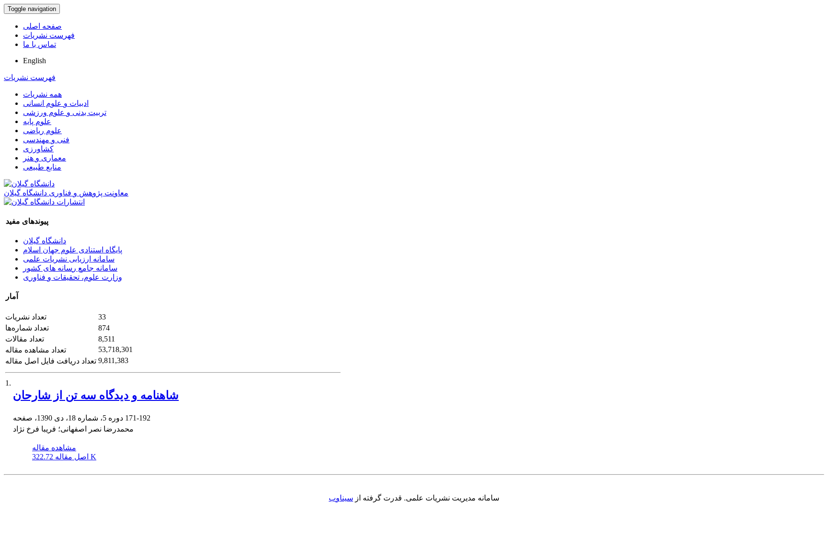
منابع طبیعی (42, 167)
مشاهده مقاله (54, 448)
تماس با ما (39, 44)
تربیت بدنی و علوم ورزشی (64, 112)
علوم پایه (37, 121)
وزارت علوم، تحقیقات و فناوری (72, 277)
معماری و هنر (44, 158)
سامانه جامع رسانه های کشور (70, 268)
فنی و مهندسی (46, 140)
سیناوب (341, 498)
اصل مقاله (64, 457)
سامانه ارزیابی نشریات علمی (69, 259)
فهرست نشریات (49, 35)
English (34, 61)
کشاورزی (38, 149)
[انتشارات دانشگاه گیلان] (44, 202)
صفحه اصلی (42, 26)
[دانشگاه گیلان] (29, 184)
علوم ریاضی (42, 130)
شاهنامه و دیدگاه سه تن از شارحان (96, 395)
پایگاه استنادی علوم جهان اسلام (72, 250)
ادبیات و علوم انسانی (56, 103)
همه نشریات (42, 94)
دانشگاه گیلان (44, 241)
